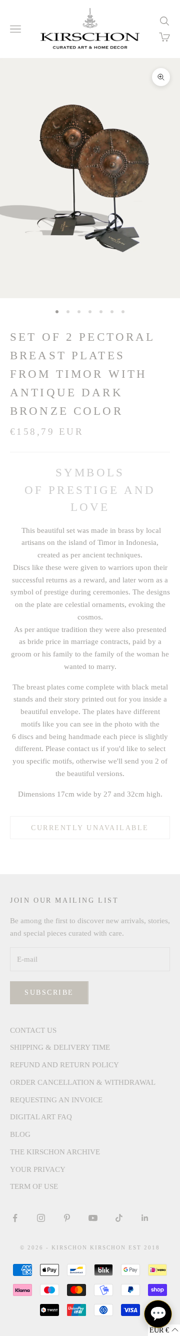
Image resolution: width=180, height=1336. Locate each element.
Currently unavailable (90, 828)
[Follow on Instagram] (41, 1218)
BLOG (20, 1134)
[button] (164, 1330)
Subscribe (49, 992)
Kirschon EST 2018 (125, 1247)
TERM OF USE (34, 1186)
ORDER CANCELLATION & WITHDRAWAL (83, 1082)
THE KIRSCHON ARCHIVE (55, 1152)
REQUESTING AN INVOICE (56, 1100)
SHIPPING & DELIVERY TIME (60, 1047)
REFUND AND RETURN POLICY (64, 1065)
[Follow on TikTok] (119, 1218)
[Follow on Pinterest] (67, 1218)
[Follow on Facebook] (15, 1218)
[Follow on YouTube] (93, 1218)
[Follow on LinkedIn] (145, 1218)
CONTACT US (33, 1030)
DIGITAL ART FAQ (41, 1117)
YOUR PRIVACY (38, 1169)
